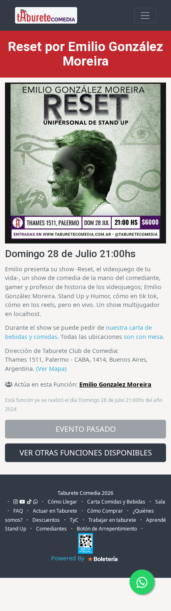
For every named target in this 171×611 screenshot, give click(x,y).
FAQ (18, 510)
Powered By (68, 558)
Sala (160, 501)
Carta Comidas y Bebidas (116, 501)
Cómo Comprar (105, 510)
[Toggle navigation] (145, 15)
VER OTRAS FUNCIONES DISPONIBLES (86, 453)
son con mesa (143, 337)
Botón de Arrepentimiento (107, 528)
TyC (74, 519)
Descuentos (46, 519)
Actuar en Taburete (55, 510)
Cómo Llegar (62, 501)
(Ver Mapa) (51, 368)
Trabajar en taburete (112, 519)
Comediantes (51, 528)
